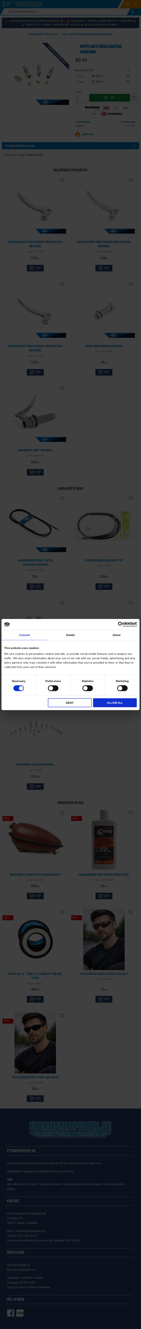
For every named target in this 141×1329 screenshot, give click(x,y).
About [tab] (116, 635)
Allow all (115, 702)
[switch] (53, 688)
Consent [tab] (24, 635)
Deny (70, 702)
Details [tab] (70, 635)
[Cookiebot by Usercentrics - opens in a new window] (121, 624)
